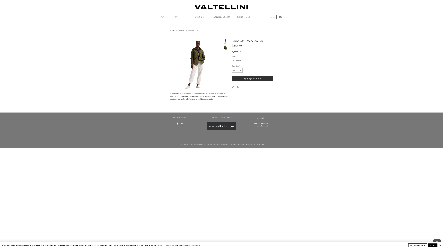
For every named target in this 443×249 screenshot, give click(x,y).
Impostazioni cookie (417, 245)
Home (172, 31)
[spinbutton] (237, 70)
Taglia (234, 56)
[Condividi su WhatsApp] (237, 87)
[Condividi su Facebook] (233, 87)
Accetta (433, 245)
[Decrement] (233, 70)
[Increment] (240, 70)
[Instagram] (182, 123)
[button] (280, 16)
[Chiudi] (440, 245)
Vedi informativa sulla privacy (189, 245)
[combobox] (252, 61)
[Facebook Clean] (178, 123)
